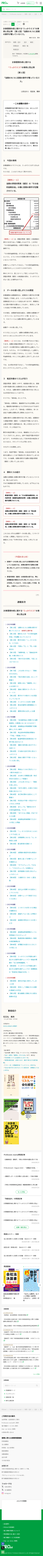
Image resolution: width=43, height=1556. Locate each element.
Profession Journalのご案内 (10, 1423)
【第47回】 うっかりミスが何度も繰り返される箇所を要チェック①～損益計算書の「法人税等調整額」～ (23, 959)
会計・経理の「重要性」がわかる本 (15, 1055)
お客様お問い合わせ (8, 1432)
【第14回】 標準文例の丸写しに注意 (22, 711)
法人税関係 (5, 1444)
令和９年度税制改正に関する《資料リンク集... (16, 1469)
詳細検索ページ (10, 1390)
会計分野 (4, 1457)
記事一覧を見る (21, 1227)
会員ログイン (30, 3)
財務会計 (16, 46)
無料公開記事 (10, 1401)
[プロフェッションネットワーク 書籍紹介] (11, 1096)
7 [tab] (33, 1266)
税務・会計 (28, 14)
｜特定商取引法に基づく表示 (11, 1534)
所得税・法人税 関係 (8, 1448)
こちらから (31, 54)
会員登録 (22, 3)
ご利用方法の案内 (8, 1416)
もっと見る (21, 1192)
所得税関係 (5, 1441)
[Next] (40, 1285)
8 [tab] (35, 1266)
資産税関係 (5, 1451)
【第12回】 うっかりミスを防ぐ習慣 (22, 702)
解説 (31, 42)
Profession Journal (15, 14)
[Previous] (3, 1285)
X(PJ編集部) (8, 1490)
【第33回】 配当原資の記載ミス (20, 844)
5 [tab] (30, 1266)
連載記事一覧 (10, 1397)
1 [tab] (23, 1266)
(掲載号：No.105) (22, 22)
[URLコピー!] (2, 1553)
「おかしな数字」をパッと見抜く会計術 (31, 1295)
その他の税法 (6, 1460)
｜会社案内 (5, 1524)
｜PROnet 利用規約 (8, 1527)
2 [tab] (25, 1266)
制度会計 (16, 49)
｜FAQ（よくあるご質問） (10, 1541)
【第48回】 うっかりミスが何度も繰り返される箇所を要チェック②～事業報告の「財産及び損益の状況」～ (23, 969)
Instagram (8, 1493)
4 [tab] (28, 1266)
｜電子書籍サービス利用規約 (11, 1537)
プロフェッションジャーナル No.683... (13, 1475)
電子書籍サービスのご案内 (10, 1426)
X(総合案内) (8, 1487)
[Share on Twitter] (2, 1549)
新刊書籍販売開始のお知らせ (10, 1472)
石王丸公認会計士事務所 (10, 1026)
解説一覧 (25, 46)
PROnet (4, 14)
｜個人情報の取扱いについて (11, 1531)
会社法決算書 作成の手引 (11, 1295)
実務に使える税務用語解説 (12, 1438)
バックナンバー (10, 1394)
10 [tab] (38, 1266)
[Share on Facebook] (2, 1545)
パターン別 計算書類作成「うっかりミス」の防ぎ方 (20, 1065)
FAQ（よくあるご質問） (9, 1429)
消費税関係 (5, 1454)
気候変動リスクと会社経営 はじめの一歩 (16, 1057)
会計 (35, 14)
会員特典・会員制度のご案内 (10, 1419)
